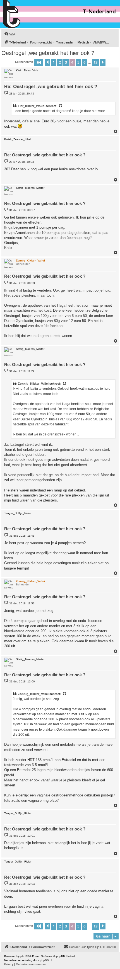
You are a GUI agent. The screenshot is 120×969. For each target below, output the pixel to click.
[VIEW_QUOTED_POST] (60, 105)
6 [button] (84, 62)
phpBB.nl (46, 960)
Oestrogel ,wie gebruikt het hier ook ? (47, 53)
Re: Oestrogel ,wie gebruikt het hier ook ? (50, 86)
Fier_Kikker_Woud (31, 106)
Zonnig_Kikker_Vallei (33, 383)
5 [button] (78, 62)
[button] (38, 62)
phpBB (24, 956)
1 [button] (54, 62)
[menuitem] (9, 34)
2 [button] (60, 62)
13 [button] (95, 62)
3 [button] (66, 62)
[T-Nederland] (23, 14)
